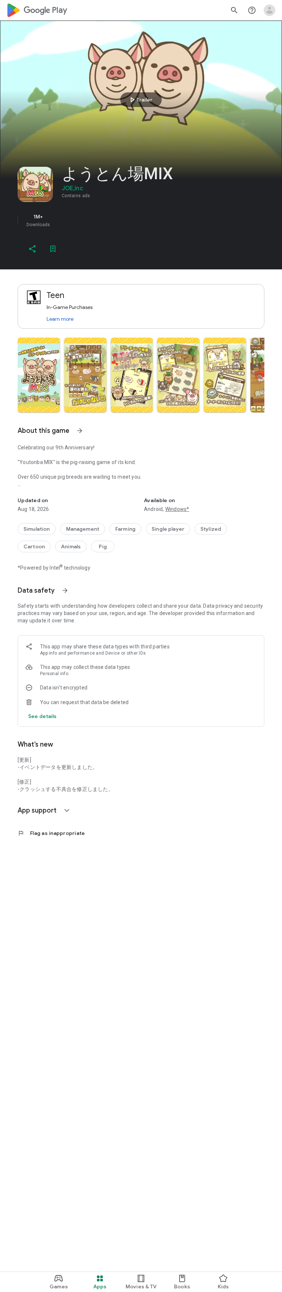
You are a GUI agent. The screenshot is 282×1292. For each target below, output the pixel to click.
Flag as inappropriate (51, 833)
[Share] (32, 249)
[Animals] (71, 546)
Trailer (140, 99)
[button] (39, 375)
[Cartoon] (34, 546)
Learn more (60, 319)
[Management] (82, 528)
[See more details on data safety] (42, 716)
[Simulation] (37, 528)
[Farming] (125, 528)
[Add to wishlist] (53, 249)
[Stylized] (211, 528)
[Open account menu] (269, 10)
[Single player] (168, 528)
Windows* (177, 509)
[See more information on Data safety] (65, 590)
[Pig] (103, 546)
